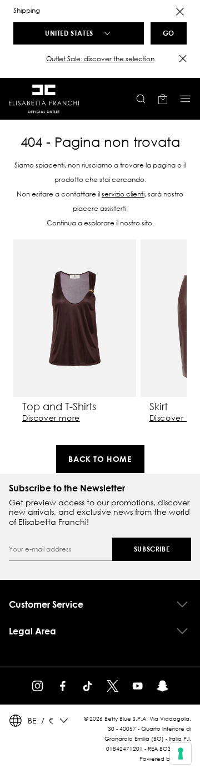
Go (168, 32)
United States (69, 32)
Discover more (51, 418)
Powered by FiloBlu (165, 759)
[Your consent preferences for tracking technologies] (180, 753)
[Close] (180, 11)
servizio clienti (123, 194)
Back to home (99, 459)
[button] (100, 59)
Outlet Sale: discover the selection (100, 58)
